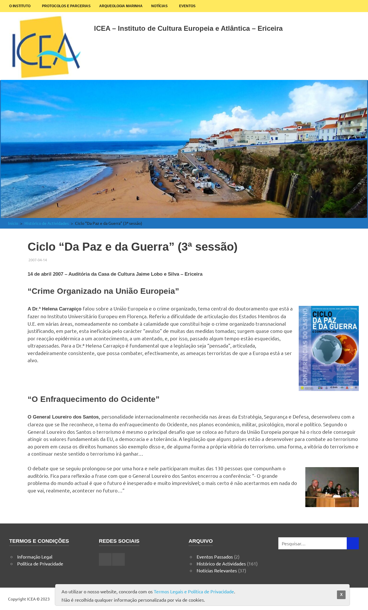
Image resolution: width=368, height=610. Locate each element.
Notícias (159, 6)
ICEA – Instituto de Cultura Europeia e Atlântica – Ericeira (188, 28)
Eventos (187, 6)
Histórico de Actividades (221, 563)
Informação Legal (34, 556)
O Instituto (19, 6)
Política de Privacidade (40, 563)
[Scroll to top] (357, 599)
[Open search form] (351, 27)
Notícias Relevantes (217, 570)
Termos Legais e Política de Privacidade (194, 591)
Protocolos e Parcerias (66, 6)
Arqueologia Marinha (121, 6)
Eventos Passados (215, 556)
